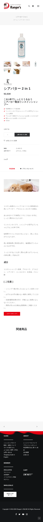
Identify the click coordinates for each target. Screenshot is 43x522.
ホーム (15, 20)
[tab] (27, 169)
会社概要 (26, 452)
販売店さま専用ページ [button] (10, 494)
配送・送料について (10, 445)
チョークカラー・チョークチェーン (21, 405)
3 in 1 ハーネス (11, 368)
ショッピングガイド (10, 443)
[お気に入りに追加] (32, 340)
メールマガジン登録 (10, 477)
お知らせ (26, 455)
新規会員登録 (8, 470)
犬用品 (24, 151)
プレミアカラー (12, 402)
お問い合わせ (8, 452)
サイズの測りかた (9, 447)
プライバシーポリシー (30, 445)
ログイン (6, 479)
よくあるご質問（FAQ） (11, 450)
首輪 (9, 405)
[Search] (28, 6)
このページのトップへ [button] (12, 313)
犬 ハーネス (15, 371)
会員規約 (6, 474)
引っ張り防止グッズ (24, 371)
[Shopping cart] (32, 6)
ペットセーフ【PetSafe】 (15, 374)
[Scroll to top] (39, 518)
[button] (38, 6)
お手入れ (18, 151)
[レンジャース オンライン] (12, 6)
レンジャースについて (30, 443)
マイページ (7, 472)
